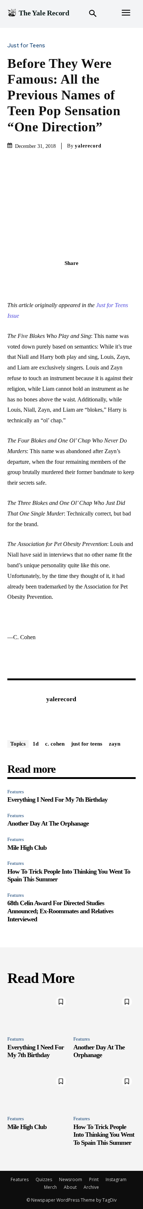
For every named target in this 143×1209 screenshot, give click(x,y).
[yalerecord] (25, 710)
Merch (50, 1187)
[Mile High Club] (38, 1091)
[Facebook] (46, 279)
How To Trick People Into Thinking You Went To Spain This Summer (103, 1134)
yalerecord (88, 146)
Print (94, 1179)
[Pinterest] (80, 279)
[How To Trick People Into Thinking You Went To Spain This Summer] (104, 1091)
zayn (114, 744)
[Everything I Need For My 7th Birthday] (38, 1011)
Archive (91, 1187)
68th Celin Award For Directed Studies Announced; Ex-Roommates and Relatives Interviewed (60, 910)
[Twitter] (63, 279)
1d (35, 744)
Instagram (116, 1179)
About (70, 1187)
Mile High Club (27, 847)
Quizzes (44, 1179)
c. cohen (55, 744)
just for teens (86, 744)
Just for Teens (26, 45)
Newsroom (70, 1179)
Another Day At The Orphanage (48, 823)
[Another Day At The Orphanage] (104, 1011)
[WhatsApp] (96, 279)
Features (15, 791)
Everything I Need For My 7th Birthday (57, 799)
